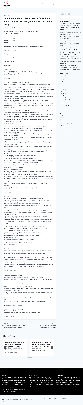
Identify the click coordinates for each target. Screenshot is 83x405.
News (61, 119)
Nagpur (62, 117)
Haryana (12, 316)
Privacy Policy (63, 398)
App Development (64, 82)
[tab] (28, 357)
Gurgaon (6, 316)
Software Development (66, 123)
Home (45, 4)
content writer (63, 90)
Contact (41, 4)
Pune (61, 121)
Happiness (62, 102)
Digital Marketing (64, 93)
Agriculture (62, 80)
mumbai (62, 115)
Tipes (61, 127)
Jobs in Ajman (63, 107)
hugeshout (7, 27)
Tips (61, 129)
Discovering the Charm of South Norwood (70, 41)
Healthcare (62, 103)
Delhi (61, 92)
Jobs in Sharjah (64, 111)
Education (62, 96)
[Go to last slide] (5, 347)
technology (7, 15)
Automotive (63, 86)
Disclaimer (56, 398)
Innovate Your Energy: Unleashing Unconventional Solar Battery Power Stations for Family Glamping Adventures (70, 67)
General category (64, 97)
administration (63, 78)
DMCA (50, 398)
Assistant (62, 83)
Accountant (63, 76)
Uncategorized (63, 131)
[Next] (52, 347)
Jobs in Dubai (63, 109)
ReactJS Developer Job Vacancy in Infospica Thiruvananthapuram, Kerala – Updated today (13, 325)
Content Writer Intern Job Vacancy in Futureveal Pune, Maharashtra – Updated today (43, 325)
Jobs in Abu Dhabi (64, 105)
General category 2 (65, 99)
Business (62, 87)
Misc (61, 113)
